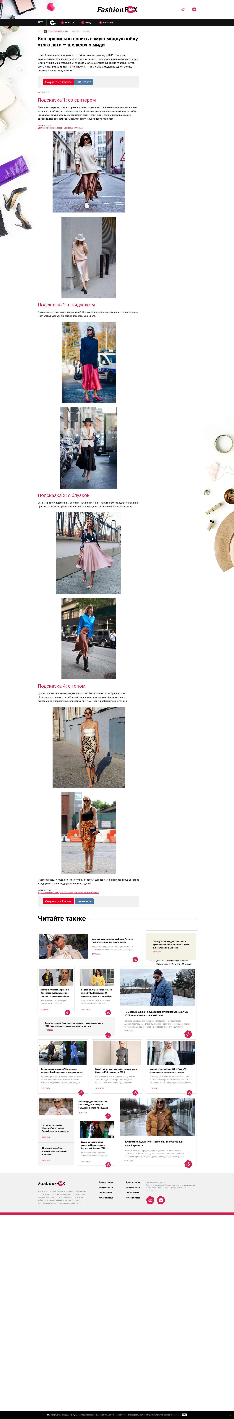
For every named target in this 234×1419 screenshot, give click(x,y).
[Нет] (230, 1415)
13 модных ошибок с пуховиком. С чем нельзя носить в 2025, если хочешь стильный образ (156, 1013)
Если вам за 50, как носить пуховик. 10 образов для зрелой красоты (153, 1143)
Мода (88, 22)
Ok (184, 1415)
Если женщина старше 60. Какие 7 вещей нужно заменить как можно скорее (112, 940)
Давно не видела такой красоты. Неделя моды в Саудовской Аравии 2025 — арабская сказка (94, 1147)
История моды (106, 1198)
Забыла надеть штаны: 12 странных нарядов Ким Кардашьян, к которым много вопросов (61, 1072)
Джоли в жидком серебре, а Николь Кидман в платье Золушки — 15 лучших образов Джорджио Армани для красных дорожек (174, 963)
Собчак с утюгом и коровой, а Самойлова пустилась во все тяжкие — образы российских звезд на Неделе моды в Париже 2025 (54, 996)
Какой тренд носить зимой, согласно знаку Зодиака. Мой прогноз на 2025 (116, 1070)
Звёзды (70, 22)
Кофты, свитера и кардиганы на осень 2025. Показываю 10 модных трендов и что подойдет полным (96, 994)
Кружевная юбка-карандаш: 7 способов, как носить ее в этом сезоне (68, 893)
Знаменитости (106, 1187)
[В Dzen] (192, 9)
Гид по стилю (105, 1192)
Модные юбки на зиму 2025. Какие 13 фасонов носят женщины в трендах (168, 1070)
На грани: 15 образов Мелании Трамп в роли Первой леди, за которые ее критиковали (55, 1130)
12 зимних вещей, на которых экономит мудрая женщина (54, 1151)
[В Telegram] (181, 9)
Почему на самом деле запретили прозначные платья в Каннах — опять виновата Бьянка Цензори (171, 944)
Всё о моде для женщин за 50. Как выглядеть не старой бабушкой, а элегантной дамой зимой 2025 (93, 1106)
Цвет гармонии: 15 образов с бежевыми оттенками (60, 128)
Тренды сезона (106, 1182)
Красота (108, 22)
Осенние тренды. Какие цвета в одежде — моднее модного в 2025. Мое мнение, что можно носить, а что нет (74, 1024)
